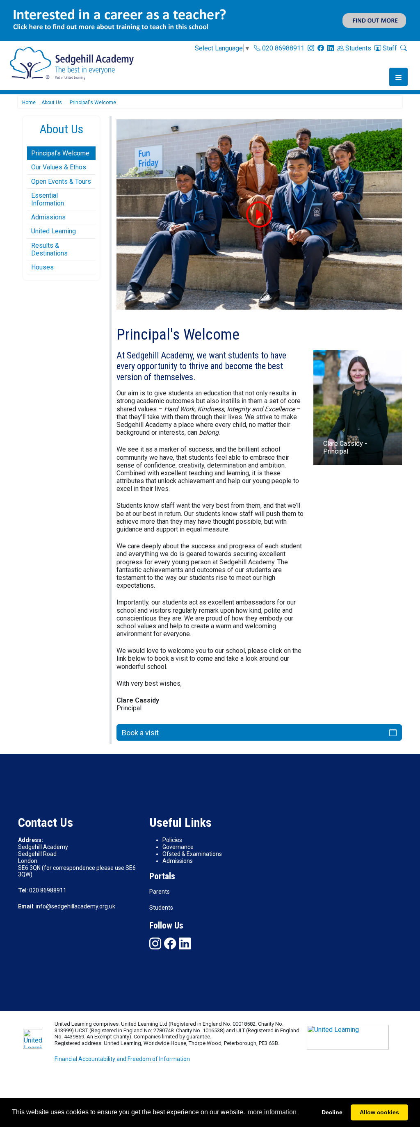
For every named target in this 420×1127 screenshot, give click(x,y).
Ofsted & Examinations (192, 854)
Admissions (48, 217)
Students (357, 48)
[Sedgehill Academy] (72, 63)
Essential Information (47, 199)
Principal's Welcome (60, 153)
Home (29, 102)
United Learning (53, 231)
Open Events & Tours (61, 181)
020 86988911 (282, 48)
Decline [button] (332, 1112)
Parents (159, 891)
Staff (389, 48)
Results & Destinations (49, 249)
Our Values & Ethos (58, 167)
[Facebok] (320, 48)
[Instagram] (311, 48)
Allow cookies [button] (379, 1112)
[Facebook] (170, 943)
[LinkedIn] (330, 48)
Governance (178, 847)
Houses (42, 267)
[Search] (403, 48)
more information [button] (272, 1112)
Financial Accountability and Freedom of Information (122, 1059)
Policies (172, 840)
